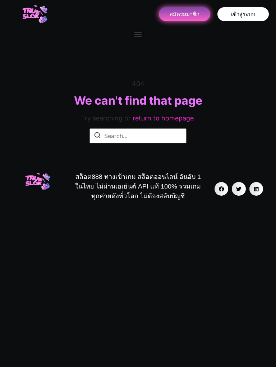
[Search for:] (138, 135)
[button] (138, 34)
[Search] (97, 136)
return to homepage (163, 118)
